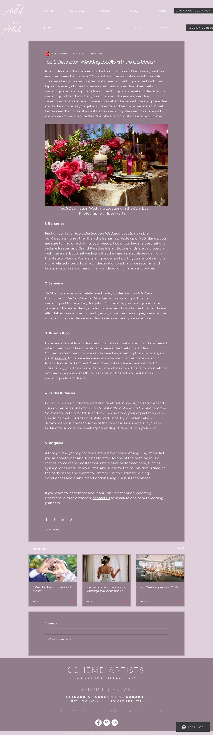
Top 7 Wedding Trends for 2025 (159, 587)
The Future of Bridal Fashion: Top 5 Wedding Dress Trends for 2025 (106, 589)
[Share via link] (71, 519)
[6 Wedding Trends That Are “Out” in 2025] (53, 568)
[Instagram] (114, 722)
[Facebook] (98, 722)
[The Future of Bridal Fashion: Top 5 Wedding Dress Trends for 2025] (106, 568)
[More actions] (166, 54)
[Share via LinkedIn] (62, 519)
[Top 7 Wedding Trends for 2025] (160, 568)
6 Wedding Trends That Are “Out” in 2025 (52, 589)
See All (181, 548)
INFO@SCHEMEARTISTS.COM (133, 711)
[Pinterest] (106, 722)
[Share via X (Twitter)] (54, 519)
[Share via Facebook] (46, 519)
